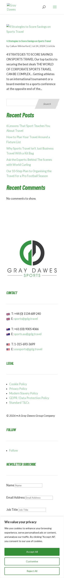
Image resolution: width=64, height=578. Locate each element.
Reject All (32, 570)
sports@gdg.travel (26, 318)
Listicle (51, 46)
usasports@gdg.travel (28, 349)
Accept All (32, 551)
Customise (32, 561)
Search (47, 103)
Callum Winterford (20, 46)
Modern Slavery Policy (23, 393)
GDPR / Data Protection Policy (29, 398)
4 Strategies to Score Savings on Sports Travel (28, 41)
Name (10, 485)
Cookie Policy (18, 384)
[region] (32, 547)
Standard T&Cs (19, 402)
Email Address (15, 497)
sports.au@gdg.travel (28, 334)
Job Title (12, 509)
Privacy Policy (18, 388)
